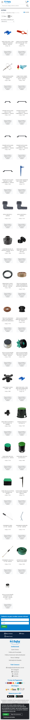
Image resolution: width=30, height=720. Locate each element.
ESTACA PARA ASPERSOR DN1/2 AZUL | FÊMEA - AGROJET (22, 181)
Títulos (22, 633)
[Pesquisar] (27, 5)
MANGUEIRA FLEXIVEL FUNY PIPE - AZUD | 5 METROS (22, 250)
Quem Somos (15, 649)
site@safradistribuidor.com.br (16, 667)
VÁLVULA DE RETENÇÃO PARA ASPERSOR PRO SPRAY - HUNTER (7, 354)
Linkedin (16, 674)
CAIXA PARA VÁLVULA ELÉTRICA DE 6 (22, 457)
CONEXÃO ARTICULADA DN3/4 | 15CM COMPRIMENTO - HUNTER (8, 147)
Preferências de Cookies (9, 717)
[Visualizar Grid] (9, 16)
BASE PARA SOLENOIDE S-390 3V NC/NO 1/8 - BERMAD (8, 423)
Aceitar (5, 714)
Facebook (16, 672)
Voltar (27, 12)
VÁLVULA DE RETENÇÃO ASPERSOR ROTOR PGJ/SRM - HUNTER (7, 596)
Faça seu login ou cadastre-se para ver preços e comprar (7, 53)
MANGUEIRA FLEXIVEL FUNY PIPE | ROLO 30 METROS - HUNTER (8, 285)
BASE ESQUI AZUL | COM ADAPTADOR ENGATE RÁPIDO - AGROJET (7, 43)
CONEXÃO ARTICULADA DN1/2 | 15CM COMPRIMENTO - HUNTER (8, 112)
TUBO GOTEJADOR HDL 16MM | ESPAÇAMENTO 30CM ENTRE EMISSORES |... (22, 285)
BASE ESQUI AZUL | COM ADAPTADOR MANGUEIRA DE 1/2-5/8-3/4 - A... (22, 389)
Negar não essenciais (16, 714)
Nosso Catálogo (15, 657)
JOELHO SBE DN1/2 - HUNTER (8, 215)
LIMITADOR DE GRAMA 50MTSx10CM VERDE (22, 560)
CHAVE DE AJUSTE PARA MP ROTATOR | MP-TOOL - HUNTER (22, 43)
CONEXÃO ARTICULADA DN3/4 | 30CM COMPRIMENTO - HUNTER (22, 147)
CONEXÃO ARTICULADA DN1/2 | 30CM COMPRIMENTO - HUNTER (22, 112)
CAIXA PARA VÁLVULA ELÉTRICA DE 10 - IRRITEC (8, 457)
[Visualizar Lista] (11, 16)
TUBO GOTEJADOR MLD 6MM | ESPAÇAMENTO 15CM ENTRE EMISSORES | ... (8, 320)
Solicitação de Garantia (15, 660)
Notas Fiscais (9, 636)
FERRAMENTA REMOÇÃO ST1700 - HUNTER (21, 526)
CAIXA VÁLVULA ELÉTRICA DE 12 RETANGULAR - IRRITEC (7, 492)
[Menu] (2, 2)
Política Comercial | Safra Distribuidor (15, 655)
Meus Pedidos (9, 633)
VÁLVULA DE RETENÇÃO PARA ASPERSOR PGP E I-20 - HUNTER (22, 319)
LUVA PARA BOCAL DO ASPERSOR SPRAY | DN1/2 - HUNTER (8, 250)
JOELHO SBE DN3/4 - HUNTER (22, 215)
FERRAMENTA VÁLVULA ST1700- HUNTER (7, 560)
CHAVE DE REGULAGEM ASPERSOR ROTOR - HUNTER (7, 78)
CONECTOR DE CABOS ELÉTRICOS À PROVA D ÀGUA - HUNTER (21, 78)
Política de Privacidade (15, 652)
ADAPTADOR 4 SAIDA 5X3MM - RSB (8, 388)
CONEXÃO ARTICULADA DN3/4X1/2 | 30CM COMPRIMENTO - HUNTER (8, 181)
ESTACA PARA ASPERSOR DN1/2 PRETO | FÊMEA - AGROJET (22, 492)
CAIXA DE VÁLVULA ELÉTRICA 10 (21, 422)
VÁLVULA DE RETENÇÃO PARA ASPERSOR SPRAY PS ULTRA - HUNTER (21, 354)
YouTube (16, 676)
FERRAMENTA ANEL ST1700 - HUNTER (7, 526)
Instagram (16, 669)
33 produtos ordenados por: (7, 19)
